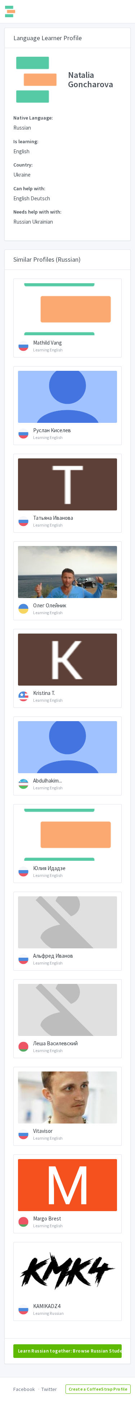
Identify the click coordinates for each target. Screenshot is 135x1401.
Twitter (49, 1389)
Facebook (24, 1389)
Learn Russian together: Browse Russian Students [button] (70, 1351)
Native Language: (33, 118)
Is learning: (26, 141)
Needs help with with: (37, 212)
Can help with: (29, 188)
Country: (23, 165)
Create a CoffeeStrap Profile (98, 1389)
